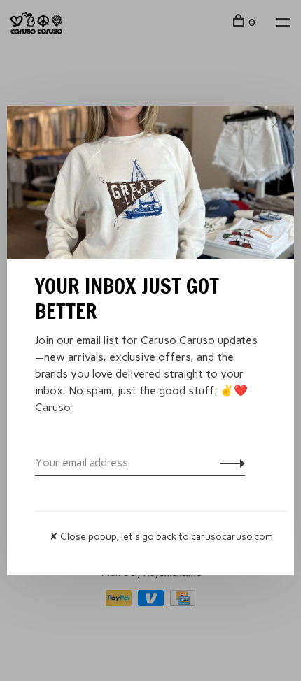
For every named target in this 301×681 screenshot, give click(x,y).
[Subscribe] (228, 462)
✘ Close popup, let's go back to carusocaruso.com (161, 537)
